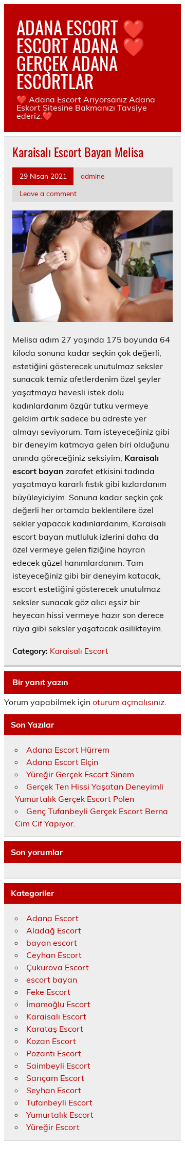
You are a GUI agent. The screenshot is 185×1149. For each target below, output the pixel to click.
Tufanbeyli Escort (59, 1102)
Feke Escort (48, 992)
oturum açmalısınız (128, 702)
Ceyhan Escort (54, 955)
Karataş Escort (54, 1029)
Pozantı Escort (53, 1053)
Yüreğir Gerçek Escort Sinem (80, 774)
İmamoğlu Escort (58, 1004)
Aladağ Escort (53, 930)
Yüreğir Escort (53, 1127)
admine (92, 176)
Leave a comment (48, 193)
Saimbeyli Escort (58, 1065)
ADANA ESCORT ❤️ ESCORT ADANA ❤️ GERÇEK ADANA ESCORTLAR (80, 54)
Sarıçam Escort (55, 1078)
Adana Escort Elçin (62, 762)
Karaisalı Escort (79, 651)
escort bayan (51, 979)
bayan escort (51, 943)
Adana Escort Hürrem (67, 749)
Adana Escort (52, 918)
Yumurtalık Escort (60, 1115)
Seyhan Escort (53, 1090)
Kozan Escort (51, 1041)
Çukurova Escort (57, 967)
